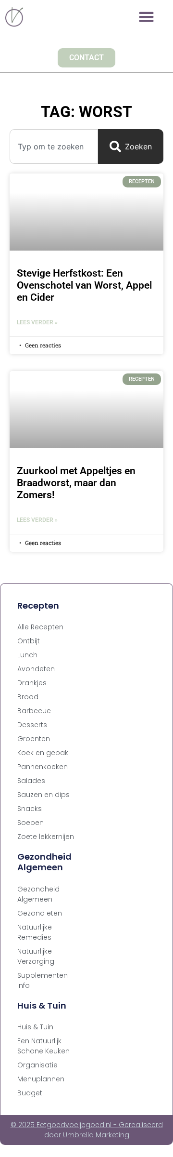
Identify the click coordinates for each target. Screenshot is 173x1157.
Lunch (27, 655)
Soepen (30, 822)
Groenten (33, 739)
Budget (29, 1093)
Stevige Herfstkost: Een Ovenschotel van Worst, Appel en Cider (84, 285)
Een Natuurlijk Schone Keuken (43, 1046)
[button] (147, 17)
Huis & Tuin (35, 1027)
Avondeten (36, 669)
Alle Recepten (40, 627)
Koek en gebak (42, 753)
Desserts (32, 725)
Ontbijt (28, 641)
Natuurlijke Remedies (34, 932)
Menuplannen (40, 1079)
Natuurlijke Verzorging (35, 956)
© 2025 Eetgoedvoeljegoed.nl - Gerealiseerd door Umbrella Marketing (87, 1130)
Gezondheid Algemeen (38, 894)
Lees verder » (37, 322)
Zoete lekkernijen (45, 836)
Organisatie (37, 1065)
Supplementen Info (42, 980)
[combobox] (54, 146)
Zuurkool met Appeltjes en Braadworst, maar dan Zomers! (76, 483)
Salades (31, 780)
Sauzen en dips (43, 794)
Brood (27, 697)
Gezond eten (39, 913)
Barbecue (34, 711)
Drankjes (32, 683)
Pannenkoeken (42, 766)
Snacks (29, 808)
